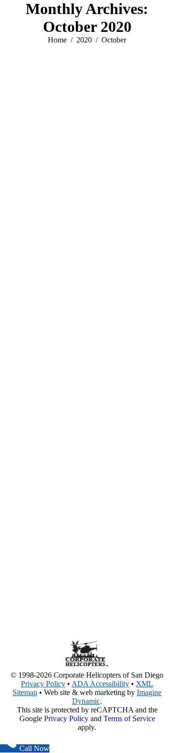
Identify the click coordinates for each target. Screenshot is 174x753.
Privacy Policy (43, 684)
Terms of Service (129, 718)
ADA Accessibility (100, 684)
